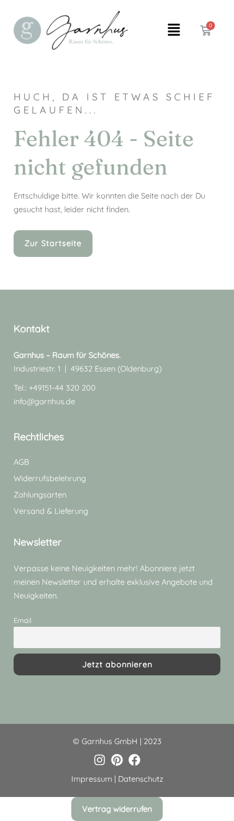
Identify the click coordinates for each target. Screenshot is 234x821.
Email (23, 620)
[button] (173, 30)
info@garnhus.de (44, 401)
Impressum (91, 779)
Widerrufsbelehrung (50, 478)
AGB (21, 462)
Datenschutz (140, 779)
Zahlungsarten (40, 494)
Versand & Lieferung (51, 511)
